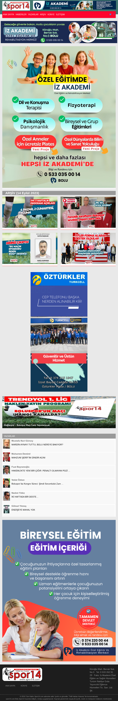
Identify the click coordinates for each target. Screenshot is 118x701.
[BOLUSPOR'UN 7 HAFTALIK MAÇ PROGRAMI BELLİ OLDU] (29, 213)
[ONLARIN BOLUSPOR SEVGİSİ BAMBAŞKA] (88, 213)
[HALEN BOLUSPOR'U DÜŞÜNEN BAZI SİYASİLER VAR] (88, 249)
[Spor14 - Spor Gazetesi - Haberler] (17, 5)
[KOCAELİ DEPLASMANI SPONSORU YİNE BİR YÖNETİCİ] (29, 249)
